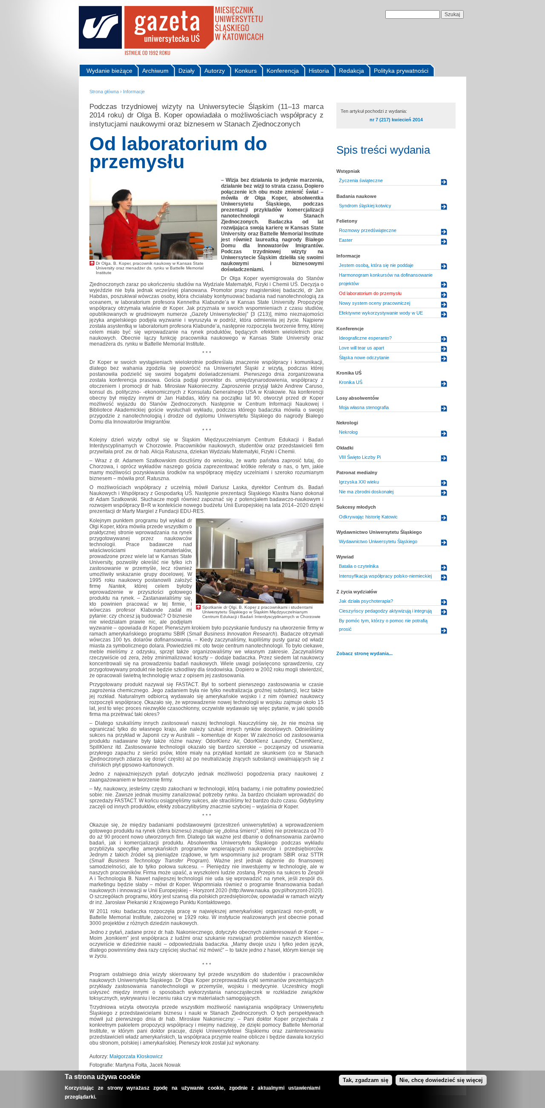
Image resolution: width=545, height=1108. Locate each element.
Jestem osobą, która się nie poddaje (376, 265)
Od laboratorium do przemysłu (370, 293)
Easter (346, 240)
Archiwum (155, 70)
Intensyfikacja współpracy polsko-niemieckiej (385, 575)
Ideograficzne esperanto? (365, 338)
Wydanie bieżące (109, 70)
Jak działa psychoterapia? (366, 601)
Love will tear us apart (361, 347)
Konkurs (246, 70)
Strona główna (104, 91)
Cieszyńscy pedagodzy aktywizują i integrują (385, 610)
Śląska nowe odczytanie (364, 357)
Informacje (134, 91)
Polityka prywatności (401, 70)
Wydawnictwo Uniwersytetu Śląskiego (378, 541)
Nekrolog (348, 432)
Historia (319, 70)
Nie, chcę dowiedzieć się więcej (441, 1080)
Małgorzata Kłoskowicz (136, 1056)
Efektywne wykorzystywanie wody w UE (381, 312)
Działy (186, 70)
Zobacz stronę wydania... (364, 653)
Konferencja (283, 70)
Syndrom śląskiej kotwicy (365, 205)
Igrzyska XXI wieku (359, 481)
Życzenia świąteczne (361, 180)
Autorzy (214, 70)
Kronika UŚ (350, 382)
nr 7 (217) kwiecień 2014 (396, 119)
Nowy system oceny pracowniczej (374, 303)
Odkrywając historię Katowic (368, 516)
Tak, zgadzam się (365, 1080)
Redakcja (351, 70)
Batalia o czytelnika (359, 566)
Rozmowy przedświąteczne (367, 230)
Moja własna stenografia (364, 407)
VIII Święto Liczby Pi (360, 457)
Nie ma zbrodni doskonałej (366, 491)
